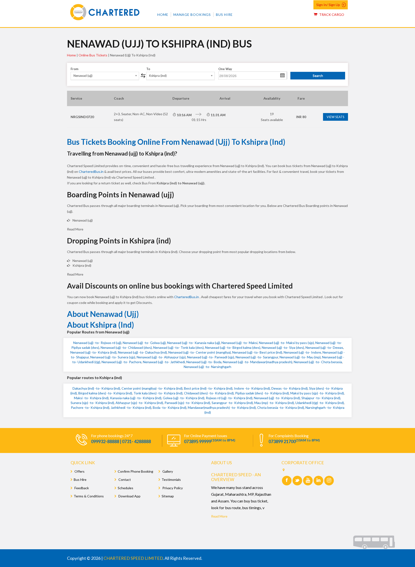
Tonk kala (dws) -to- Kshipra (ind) (158, 393)
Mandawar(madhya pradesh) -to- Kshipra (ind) (222, 407)
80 (301, 117)
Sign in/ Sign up (328, 5)
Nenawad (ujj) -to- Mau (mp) (300, 357)
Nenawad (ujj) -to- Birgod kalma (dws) (232, 347)
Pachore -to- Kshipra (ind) (90, 407)
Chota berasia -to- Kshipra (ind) (280, 407)
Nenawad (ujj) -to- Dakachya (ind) (142, 352)
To (148, 69)
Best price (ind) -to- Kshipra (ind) (208, 388)
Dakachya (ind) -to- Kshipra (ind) (96, 388)
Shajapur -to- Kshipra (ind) (320, 398)
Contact (124, 479)
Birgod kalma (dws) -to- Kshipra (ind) (105, 393)
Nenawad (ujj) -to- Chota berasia (318, 362)
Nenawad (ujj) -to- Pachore (121, 362)
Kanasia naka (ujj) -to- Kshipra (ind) (135, 398)
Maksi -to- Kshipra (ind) (91, 398)
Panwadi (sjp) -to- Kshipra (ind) (187, 403)
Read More (219, 516)
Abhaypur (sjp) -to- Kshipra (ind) (139, 403)
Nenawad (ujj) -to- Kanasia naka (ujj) (193, 343)
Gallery (167, 471)
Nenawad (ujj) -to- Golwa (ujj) (144, 343)
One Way (225, 69)
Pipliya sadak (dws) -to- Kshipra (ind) (262, 393)
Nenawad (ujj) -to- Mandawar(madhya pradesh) (257, 362)
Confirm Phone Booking (135, 471)
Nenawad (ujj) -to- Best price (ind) (257, 352)
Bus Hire (224, 14)
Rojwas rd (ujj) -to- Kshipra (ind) (229, 398)
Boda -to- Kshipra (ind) (169, 407)
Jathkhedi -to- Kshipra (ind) (131, 407)
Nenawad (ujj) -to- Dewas (324, 347)
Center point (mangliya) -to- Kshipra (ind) (152, 388)
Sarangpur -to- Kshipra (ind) (232, 403)
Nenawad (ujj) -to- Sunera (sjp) (112, 357)
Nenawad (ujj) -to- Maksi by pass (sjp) (286, 343)
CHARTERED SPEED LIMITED (133, 558)
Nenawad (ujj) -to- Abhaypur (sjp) (161, 357)
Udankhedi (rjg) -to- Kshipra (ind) (319, 403)
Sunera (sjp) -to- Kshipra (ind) (92, 403)
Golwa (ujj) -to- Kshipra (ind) (183, 398)
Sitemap (168, 496)
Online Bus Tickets (93, 55)
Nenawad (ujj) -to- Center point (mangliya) (199, 352)
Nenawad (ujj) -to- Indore (302, 352)
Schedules (125, 488)
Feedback (81, 488)
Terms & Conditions (89, 496)
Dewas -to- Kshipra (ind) (289, 388)
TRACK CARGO (331, 14)
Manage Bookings (192, 14)
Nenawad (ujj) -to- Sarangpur (257, 357)
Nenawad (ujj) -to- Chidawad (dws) (126, 347)
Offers (79, 471)
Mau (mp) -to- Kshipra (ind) (274, 403)
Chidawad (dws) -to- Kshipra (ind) (209, 393)
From (74, 69)
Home (162, 14)
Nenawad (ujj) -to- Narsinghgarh (207, 367)
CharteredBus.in (91, 171)
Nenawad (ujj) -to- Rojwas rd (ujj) (97, 343)
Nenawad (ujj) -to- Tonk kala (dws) (178, 347)
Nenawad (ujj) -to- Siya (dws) (283, 347)
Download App (129, 496)
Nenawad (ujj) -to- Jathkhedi (164, 362)
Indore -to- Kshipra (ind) (252, 388)
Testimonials (171, 479)
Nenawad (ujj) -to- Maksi (239, 343)
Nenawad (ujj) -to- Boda (203, 362)
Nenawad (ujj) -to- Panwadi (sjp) (210, 357)
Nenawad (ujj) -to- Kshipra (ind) (93, 352)
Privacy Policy (172, 488)
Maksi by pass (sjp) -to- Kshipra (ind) (317, 393)
